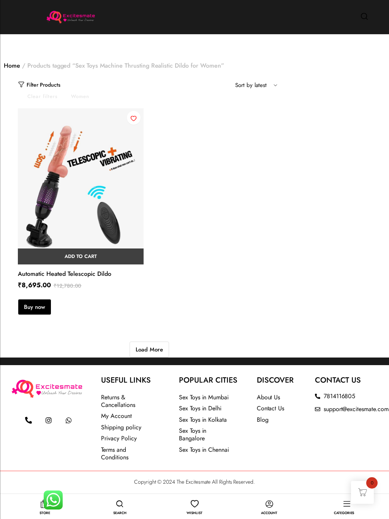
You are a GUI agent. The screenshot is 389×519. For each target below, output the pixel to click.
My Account (116, 415)
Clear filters (42, 96)
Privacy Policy (119, 438)
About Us (268, 397)
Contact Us (271, 408)
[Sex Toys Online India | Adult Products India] (52, 16)
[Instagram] (48, 420)
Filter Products (43, 85)
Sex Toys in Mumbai (204, 397)
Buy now (34, 307)
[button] (134, 117)
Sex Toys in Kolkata (203, 419)
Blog (263, 419)
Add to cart (81, 256)
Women (80, 96)
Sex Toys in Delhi (200, 408)
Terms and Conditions (114, 453)
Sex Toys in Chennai (204, 449)
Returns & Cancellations (118, 401)
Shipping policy (121, 427)
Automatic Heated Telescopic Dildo (64, 273)
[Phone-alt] (28, 420)
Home (12, 65)
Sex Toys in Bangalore (193, 434)
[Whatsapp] (69, 420)
